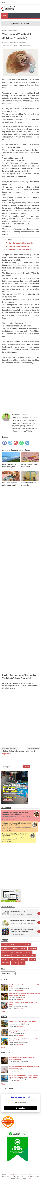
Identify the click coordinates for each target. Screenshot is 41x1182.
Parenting (15, 959)
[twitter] (10, 443)
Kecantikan (6, 955)
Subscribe (20, 1108)
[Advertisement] (20, 865)
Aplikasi (5, 944)
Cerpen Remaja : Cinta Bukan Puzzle (18, 249)
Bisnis (20, 944)
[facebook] (4, 443)
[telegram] (27, 443)
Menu (4, 15)
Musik (32, 955)
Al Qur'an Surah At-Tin (17, 912)
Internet (28, 952)
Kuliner (25, 955)
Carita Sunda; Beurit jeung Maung (17, 246)
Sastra (32, 959)
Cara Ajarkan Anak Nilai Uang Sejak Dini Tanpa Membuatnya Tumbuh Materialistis (15, 813)
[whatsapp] (21, 443)
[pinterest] (16, 443)
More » (3, 1011)
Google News (6, 754)
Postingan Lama (33, 748)
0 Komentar (20, 990)
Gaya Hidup (32, 948)
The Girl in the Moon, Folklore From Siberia (20, 243)
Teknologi (5, 963)
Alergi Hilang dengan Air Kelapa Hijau (23, 920)
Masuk (29, 1179)
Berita (13, 944)
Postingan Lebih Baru (9, 748)
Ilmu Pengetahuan (16, 952)
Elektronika (6, 948)
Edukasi (27, 944)
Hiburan (5, 952)
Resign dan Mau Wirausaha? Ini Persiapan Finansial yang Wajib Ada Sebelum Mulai (16, 824)
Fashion (15, 948)
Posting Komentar (24, 45)
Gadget (23, 948)
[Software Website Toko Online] (11, 902)
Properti (24, 959)
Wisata (22, 963)
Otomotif (5, 959)
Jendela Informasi (12, 1175)
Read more (11, 820)
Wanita (14, 963)
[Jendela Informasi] (8, 8)
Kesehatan (16, 955)
